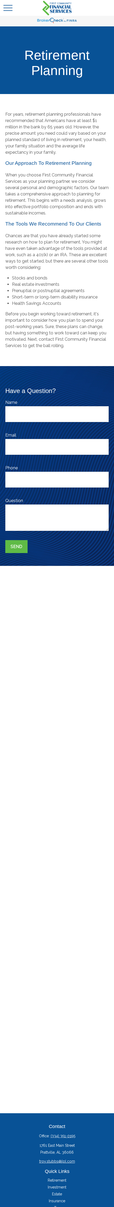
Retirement (57, 1180)
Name (11, 402)
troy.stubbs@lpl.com (57, 1161)
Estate (57, 1194)
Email (10, 435)
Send (16, 546)
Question (14, 500)
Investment (57, 1187)
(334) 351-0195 (63, 1136)
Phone (11, 467)
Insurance (57, 1201)
